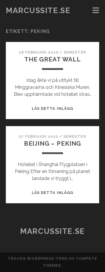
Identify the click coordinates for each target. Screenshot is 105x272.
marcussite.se (38, 10)
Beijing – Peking (52, 143)
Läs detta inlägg (52, 108)
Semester (75, 52)
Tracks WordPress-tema (38, 258)
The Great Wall (52, 59)
